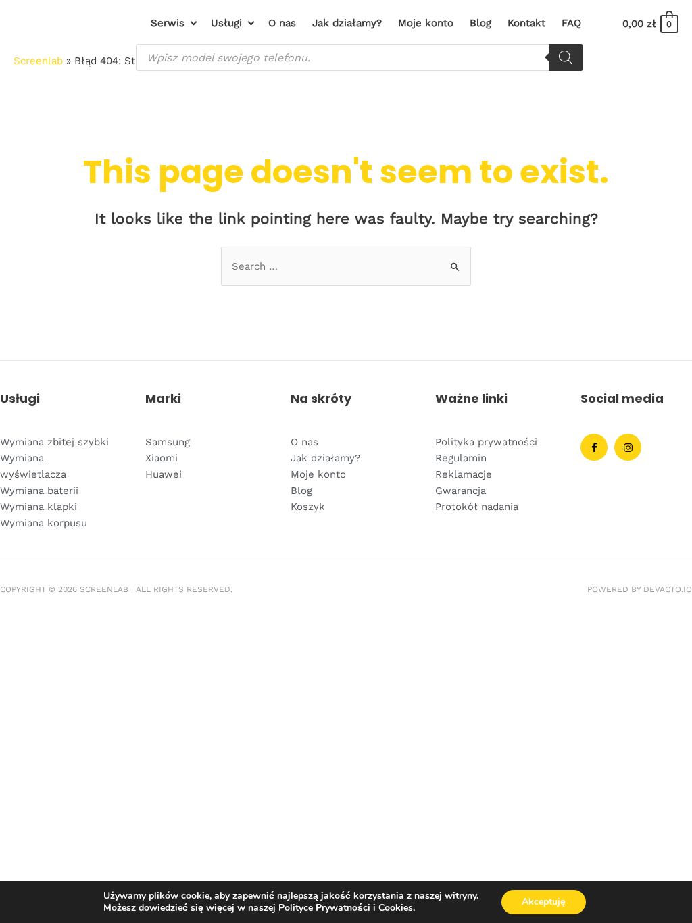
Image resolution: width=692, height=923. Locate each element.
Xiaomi (161, 458)
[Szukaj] (566, 57)
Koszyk (308, 507)
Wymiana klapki (38, 507)
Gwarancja (460, 490)
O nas (304, 442)
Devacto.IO (667, 589)
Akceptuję (544, 901)
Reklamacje (463, 474)
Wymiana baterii (39, 490)
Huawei (163, 474)
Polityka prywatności (486, 442)
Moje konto (318, 474)
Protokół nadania (476, 507)
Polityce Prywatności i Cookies (345, 907)
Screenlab (38, 61)
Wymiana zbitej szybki (54, 442)
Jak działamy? (325, 458)
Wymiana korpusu (43, 523)
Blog (301, 490)
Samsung (167, 442)
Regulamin (461, 458)
